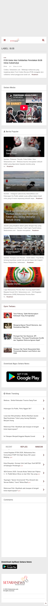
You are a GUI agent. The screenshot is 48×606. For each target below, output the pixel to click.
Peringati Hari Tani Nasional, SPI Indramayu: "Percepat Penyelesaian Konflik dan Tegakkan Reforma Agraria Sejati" (28, 338)
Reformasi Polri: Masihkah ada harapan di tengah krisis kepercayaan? (21, 249)
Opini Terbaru (9, 306)
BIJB (5, 57)
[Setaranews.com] (14, 40)
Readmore (35, 74)
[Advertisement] (24, 17)
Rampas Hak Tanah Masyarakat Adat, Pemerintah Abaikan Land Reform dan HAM (26, 351)
